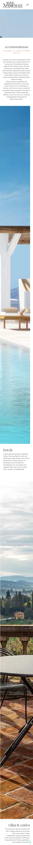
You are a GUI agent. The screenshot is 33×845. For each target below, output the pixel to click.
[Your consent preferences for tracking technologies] (30, 842)
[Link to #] (27, 4)
